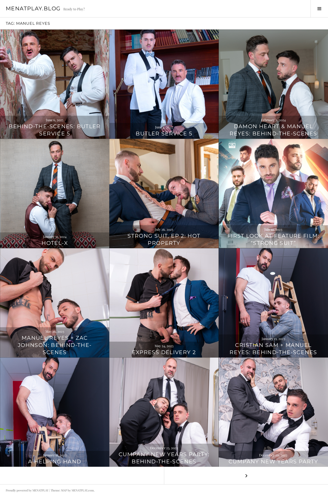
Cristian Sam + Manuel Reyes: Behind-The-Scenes (273, 349)
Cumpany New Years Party (273, 461)
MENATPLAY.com (83, 490)
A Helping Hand (54, 461)
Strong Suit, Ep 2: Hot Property (164, 239)
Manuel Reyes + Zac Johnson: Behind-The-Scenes (55, 345)
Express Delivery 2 (164, 352)
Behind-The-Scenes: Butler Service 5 (54, 130)
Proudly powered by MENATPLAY (27, 490)
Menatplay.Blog (33, 8)
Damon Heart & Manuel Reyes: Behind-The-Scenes (273, 130)
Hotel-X (55, 243)
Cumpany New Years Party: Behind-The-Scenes (164, 458)
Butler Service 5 (164, 133)
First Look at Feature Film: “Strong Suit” (273, 239)
